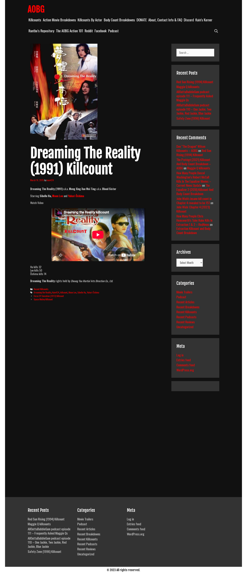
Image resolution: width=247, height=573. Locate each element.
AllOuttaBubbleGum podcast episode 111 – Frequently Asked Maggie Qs (194, 95)
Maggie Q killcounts (187, 86)
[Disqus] (98, 355)
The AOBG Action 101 (69, 30)
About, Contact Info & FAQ (165, 19)
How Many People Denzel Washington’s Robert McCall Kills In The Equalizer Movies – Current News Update (193, 179)
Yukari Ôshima (93, 292)
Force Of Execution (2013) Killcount (49, 296)
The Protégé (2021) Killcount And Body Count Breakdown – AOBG (193, 163)
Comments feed (185, 364)
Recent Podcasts (186, 316)
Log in (179, 355)
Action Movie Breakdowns (59, 19)
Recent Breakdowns (187, 306)
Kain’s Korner (203, 19)
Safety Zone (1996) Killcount (193, 118)
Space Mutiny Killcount (43, 299)
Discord (189, 19)
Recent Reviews (185, 321)
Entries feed (183, 359)
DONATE (142, 19)
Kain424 (55, 292)
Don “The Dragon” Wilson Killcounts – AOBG (190, 148)
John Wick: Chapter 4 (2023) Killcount (193, 208)
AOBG (36, 9)
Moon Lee (72, 292)
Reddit (89, 30)
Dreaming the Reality (42, 292)
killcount (64, 292)
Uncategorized (184, 326)
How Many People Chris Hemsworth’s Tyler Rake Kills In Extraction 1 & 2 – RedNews (194, 220)
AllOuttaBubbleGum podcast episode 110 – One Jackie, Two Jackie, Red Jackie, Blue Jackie (193, 109)
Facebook (101, 30)
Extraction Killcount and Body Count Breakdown (193, 230)
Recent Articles (185, 301)
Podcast (113, 30)
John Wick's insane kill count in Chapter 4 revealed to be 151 (194, 200)
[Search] (216, 30)
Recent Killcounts (41, 289)
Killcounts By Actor (90, 19)
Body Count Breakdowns (119, 19)
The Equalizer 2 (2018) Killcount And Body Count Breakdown (194, 189)
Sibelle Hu (81, 292)
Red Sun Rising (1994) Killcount (194, 81)
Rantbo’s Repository (41, 30)
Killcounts (35, 19)
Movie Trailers (184, 292)
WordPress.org (185, 369)
